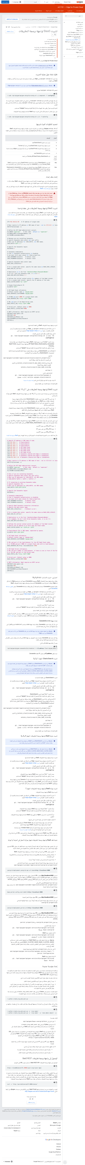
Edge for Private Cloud (74, 7)
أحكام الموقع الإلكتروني (50, 1161)
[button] (75, 22)
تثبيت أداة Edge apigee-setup (39, 85)
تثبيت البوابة (48, 10)
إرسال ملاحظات (10, 31)
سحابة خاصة (57, 2)
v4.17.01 (61, 7)
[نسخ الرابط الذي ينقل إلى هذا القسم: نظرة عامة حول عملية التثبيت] (34, 75)
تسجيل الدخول (5, 2)
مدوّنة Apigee (17, 1130)
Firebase (58, 1149)
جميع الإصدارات (79, 10)
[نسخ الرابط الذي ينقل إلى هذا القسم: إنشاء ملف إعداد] (44, 177)
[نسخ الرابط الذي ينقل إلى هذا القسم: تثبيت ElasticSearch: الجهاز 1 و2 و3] (31, 659)
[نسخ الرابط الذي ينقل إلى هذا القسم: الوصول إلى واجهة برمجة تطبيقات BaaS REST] (21, 1059)
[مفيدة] (9, 27)
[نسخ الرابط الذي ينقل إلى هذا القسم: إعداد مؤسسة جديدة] (40, 966)
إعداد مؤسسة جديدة (29, 380)
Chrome (58, 1146)
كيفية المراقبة (10, 616)
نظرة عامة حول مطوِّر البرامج (14, 1125)
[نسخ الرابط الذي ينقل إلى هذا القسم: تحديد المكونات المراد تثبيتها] (34, 124)
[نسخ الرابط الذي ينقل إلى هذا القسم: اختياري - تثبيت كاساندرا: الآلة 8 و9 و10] (30, 578)
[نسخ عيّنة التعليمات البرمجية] (56, 94)
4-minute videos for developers (12, 1128)
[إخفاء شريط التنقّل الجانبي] (65, 1162)
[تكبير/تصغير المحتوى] (48, 39)
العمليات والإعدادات (59, 10)
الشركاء (59, 1130)
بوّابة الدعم (38, 1133)
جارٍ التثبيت (69, 10)
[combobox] (32, 2)
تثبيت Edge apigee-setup (32, 683)
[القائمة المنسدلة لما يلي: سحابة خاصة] (52, 2)
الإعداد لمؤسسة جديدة (25, 829)
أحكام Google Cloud (38, 1161)
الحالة (39, 1130)
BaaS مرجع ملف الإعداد (12, 435)
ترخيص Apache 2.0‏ (56, 1111)
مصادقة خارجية (38, 10)
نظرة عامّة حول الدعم (35, 1128)
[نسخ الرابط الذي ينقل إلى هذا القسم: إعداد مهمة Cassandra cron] (37, 621)
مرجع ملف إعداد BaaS (45, 188)
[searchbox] (74, 16)
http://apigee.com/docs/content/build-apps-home (39, 1091)
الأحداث (59, 1128)
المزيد (47, 2)
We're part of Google (55, 1125)
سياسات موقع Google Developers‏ (29, 1111)
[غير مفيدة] (6, 27)
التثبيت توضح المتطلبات (43, 65)
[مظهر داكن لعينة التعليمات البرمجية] (54, 94)
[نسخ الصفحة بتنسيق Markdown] (55, 34)
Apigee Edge (67, 2)
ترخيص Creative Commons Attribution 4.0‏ (35, 1109)
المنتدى (38, 1125)
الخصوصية (58, 1161)
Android (59, 1144)
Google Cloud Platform (55, 1152)
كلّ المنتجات (58, 1154)
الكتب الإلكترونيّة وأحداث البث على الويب (52, 1133)
